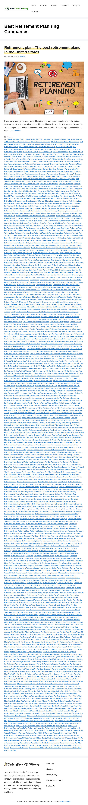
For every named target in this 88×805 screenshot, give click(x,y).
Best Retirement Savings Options (37, 262)
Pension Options (10, 437)
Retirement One (23, 531)
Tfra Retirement (68, 627)
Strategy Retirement (48, 612)
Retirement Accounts (29, 489)
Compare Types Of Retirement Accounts (31, 294)
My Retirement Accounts (49, 427)
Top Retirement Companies (30, 642)
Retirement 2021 (48, 484)
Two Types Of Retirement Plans (69, 647)
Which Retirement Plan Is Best (15, 740)
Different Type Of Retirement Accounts (37, 304)
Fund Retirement (29, 322)
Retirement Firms (38, 504)
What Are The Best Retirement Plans (43, 669)
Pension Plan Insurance (24, 440)
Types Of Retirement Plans (64, 657)
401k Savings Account (30, 152)
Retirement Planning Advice (61, 546)
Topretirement (40, 644)
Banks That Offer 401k (26, 186)
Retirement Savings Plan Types (40, 575)
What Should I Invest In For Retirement (52, 708)
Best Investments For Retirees (58, 213)
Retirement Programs (42, 565)
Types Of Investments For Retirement (55, 649)
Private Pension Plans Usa (66, 477)
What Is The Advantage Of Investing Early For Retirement (31, 691)
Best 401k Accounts (41, 189)
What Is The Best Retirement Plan (60, 696)
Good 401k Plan (75, 322)
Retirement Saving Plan (34, 568)
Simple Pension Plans (27, 605)
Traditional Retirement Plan (17, 647)
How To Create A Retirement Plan (28, 344)
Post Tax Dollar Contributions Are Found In (62, 467)
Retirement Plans (36, 558)
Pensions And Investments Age (55, 450)
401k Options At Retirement (42, 144)
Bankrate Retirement (66, 184)
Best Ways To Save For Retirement (69, 277)
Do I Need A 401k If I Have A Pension (66, 307)
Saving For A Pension (56, 595)
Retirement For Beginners (54, 504)
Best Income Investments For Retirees (63, 201)
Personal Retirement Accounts (21, 459)
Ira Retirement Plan (15, 405)
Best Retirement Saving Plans (21, 260)
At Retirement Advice (66, 181)
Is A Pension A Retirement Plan (40, 410)
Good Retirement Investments (45, 324)
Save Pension (43, 595)
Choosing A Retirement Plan (45, 282)
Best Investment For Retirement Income (30, 206)
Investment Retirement (12, 398)
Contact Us (35, 12)
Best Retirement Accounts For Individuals (44, 233)
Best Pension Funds (34, 218)
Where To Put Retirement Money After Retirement (35, 728)
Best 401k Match (55, 189)
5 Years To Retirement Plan (62, 154)
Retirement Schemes (55, 580)
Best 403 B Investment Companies (23, 193)
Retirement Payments (67, 531)
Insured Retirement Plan (24, 381)
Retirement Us (14, 585)
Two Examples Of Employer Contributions (42, 647)
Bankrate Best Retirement (49, 184)
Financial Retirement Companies (52, 317)
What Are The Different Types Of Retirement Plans (26, 671)
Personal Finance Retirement (34, 455)
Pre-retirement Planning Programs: (58, 469)
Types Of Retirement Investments (24, 657)
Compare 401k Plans (62, 292)
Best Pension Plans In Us (18, 221)
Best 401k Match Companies (71, 189)
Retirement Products (11, 565)
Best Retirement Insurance (26, 245)
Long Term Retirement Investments (34, 418)
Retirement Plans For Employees (39, 561)
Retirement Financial (47, 501)
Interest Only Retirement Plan (27, 383)
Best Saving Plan (57, 267)
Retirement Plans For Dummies (15, 561)
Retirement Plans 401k (51, 558)
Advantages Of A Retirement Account (26, 164)
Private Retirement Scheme (27, 482)
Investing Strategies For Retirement (61, 391)
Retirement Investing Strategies (56, 519)
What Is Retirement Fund (40, 689)
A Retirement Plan (10, 161)
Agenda (53, 5)
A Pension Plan (9, 159)
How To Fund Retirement (72, 344)
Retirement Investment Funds (57, 524)
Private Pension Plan (66, 474)
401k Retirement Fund (64, 147)
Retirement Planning (43, 546)
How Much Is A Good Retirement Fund (44, 339)
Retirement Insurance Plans (14, 516)
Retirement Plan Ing (67, 536)
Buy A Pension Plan (22, 280)
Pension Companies (26, 435)
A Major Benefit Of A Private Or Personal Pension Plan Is (62, 157)
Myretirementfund (64, 427)
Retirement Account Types (49, 487)
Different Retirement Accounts (67, 302)
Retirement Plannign (28, 546)
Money (75, 5)
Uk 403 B (7, 661)
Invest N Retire (9, 386)
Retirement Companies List (52, 499)
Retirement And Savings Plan (53, 494)
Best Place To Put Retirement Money (28, 228)
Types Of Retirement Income (49, 654)
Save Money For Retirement (27, 595)
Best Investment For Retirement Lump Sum (60, 206)
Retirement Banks (63, 496)
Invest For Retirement (72, 383)
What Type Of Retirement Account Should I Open (27, 713)
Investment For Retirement (56, 393)
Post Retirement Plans (38, 467)
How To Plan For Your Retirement (54, 356)
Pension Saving (34, 447)
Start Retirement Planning (51, 610)
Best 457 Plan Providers (12, 196)
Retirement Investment (19, 521)
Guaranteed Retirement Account (52, 329)
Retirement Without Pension (55, 588)
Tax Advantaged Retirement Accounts (52, 615)
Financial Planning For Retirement (68, 314)
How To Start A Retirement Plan (54, 368)
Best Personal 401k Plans (53, 223)
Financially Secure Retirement (21, 319)
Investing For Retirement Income (33, 388)
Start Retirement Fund (33, 610)
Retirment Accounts (47, 590)
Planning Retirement (45, 464)
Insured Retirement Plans (43, 381)
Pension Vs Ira (21, 450)
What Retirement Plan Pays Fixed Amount (23, 708)
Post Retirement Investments (19, 467)
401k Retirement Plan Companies (28, 149)
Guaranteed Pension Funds (30, 329)
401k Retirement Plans (68, 149)
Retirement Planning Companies (50, 548)
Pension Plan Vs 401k (61, 442)
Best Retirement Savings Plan (60, 262)
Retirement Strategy (50, 583)
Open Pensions (61, 430)
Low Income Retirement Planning (28, 420)
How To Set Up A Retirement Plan (55, 363)
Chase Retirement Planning (25, 282)
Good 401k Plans (10, 324)
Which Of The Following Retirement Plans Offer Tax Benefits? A (61, 730)
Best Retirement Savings (41, 260)
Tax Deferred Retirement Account (57, 617)
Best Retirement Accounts (20, 233)
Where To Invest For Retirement (24, 723)
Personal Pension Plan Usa (24, 457)
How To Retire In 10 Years (61, 359)
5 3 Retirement (74, 152)
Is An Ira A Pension (42, 413)
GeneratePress (65, 801)
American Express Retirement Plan (28, 171)
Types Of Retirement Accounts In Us (56, 652)
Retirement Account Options (29, 487)
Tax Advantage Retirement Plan (27, 615)
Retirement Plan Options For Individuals (36, 541)
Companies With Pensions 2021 (28, 290)
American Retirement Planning (20, 174)
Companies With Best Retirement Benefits (49, 287)
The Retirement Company (39, 637)
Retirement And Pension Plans (31, 494)
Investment (64, 5)
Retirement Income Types (25, 514)
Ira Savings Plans (61, 405)
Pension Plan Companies (49, 437)
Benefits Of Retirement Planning (67, 186)
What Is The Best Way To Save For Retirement (24, 701)
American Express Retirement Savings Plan (57, 171)
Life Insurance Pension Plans (44, 415)
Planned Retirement (30, 464)
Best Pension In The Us (50, 218)
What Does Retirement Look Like (61, 676)
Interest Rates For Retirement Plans (50, 383)
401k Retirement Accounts (28, 147)
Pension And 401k (67, 432)
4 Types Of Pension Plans (61, 139)
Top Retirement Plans (26, 644)
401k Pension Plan (59, 144)
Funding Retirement (42, 322)
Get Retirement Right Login (59, 322)
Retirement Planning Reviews (44, 556)
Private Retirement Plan (64, 479)
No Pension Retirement (16, 430)
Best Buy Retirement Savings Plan (51, 196)
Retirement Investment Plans (49, 526)
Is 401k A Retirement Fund (25, 408)
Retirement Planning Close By (27, 548)
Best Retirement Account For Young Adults (50, 230)
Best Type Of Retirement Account (59, 270)
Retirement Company (69, 499)
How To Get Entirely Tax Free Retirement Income (65, 346)
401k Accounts (73, 142)
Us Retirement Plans (33, 664)
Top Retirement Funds (48, 642)
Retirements (70, 588)
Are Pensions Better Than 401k (33, 181)
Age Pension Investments (13, 166)
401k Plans (70, 144)
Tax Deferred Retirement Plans (51, 620)
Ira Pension (8, 403)
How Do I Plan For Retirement (58, 334)
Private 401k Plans (15, 474)
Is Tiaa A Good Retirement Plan (61, 413)
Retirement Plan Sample (19, 543)
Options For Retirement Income (20, 432)
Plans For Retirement (60, 464)
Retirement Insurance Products (36, 516)
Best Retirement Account (25, 230)
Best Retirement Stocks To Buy (46, 265)
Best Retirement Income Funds (59, 243)
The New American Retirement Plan (32, 634)
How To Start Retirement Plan (71, 371)
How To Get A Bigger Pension (14, 346)
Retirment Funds (72, 590)
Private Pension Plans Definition (45, 477)
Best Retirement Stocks (25, 265)
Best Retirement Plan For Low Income (46, 253)
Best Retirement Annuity (40, 235)
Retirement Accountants (12, 489)
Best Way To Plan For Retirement (62, 272)
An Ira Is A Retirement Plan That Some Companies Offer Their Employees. (49, 179)
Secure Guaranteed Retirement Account (58, 597)
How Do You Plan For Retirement (25, 336)
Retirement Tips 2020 (65, 583)
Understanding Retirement (21, 661)
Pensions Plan (24, 452)
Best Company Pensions (17, 198)
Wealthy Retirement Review (35, 666)
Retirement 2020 (36, 484)
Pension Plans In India (69, 445)
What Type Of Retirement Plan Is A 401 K (59, 713)
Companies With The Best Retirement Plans (56, 290)
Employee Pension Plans (58, 309)
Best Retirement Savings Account (62, 260)
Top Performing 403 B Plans (58, 639)
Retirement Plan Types (12, 546)
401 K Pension (76, 139)
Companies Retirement (44, 285)
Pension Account (54, 432)
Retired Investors (23, 484)
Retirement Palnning (51, 531)
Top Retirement (14, 642)
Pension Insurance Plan (74, 435)
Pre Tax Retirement (19, 469)
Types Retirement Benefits (73, 659)
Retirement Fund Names (19, 509)
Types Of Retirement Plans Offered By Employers (45, 659)
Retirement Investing (11, 519)
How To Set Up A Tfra (75, 363)
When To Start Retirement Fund (43, 721)
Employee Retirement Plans (21, 312)
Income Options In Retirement (35, 376)
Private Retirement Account (27, 479)
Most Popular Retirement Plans (28, 427)
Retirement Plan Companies (71, 533)
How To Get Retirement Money (15, 349)
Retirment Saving (10, 593)
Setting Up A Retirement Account (49, 602)
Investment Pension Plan (21, 395)
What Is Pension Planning (22, 689)
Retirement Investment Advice (14, 524)
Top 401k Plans (28, 639)
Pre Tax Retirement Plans (36, 469)
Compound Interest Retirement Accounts (51, 297)
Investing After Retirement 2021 (69, 386)
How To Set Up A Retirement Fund (31, 363)
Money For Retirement (47, 423)
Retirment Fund (60, 590)
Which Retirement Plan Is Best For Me (40, 740)
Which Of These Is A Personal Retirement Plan (20, 733)
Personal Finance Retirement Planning (58, 455)
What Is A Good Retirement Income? (54, 679)
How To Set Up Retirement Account (16, 366)
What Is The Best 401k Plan (62, 691)
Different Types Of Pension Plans (63, 304)
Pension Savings (46, 447)
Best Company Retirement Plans (38, 198)
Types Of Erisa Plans (33, 649)
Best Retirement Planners (13, 255)
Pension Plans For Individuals (50, 445)
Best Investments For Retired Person (33, 213)
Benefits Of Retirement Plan (45, 186)
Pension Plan (34, 437)
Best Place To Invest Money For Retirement (49, 225)
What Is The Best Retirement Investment (33, 696)
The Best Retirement (32, 632)
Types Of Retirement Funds (28, 654)
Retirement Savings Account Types (16, 570)
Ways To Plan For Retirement (14, 666)
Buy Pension (34, 280)
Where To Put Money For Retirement (54, 726)
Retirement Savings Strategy (22, 580)
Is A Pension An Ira (58, 410)
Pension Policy (9, 447)
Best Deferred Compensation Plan (63, 198)
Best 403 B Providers (43, 193)
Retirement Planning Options (53, 553)
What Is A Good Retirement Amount (27, 679)
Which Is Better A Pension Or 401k (26, 730)
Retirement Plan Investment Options (28, 538)
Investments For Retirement (72, 400)
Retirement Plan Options (12, 541)
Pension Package (23, 437)
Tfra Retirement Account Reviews (59, 629)
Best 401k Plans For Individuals (54, 191)
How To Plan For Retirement (32, 356)
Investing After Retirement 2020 (46, 386)
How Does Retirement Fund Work (49, 336)
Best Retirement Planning (32, 255)
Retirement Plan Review (59, 541)
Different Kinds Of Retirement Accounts (42, 302)
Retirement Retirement (17, 568)
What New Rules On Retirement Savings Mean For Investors (60, 703)
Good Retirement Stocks (26, 327)
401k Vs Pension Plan (60, 152)
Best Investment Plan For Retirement (43, 208)
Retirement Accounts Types (73, 489)
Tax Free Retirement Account (51, 622)
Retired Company (10, 484)
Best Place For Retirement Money (21, 225)
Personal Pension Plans (42, 457)
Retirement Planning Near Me (32, 553)
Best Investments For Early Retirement (51, 211)
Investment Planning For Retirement (63, 395)
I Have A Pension (40, 373)
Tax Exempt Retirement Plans (29, 622)
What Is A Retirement (46, 681)
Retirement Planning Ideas (67, 551)
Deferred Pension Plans (46, 299)
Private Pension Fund (50, 474)
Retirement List (74, 529)
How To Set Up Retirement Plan (64, 366)
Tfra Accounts (57, 627)
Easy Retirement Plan (41, 309)
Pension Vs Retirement (35, 450)
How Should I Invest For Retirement (33, 341)
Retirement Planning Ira (12, 553)
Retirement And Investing (67, 491)
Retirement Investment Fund (36, 524)
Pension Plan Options (45, 442)
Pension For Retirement (42, 435)
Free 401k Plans (61, 319)
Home (33, 5)
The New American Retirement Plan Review (61, 634)
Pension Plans (34, 445)
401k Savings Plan (45, 152)
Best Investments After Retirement (25, 211)
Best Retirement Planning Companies (55, 255)
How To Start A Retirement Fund (30, 368)
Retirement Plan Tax (36, 543)
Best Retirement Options (35, 250)
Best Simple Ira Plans (20, 270)
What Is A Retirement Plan (26, 684)
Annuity (18, 181)
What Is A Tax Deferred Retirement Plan (28, 686)
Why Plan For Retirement (19, 748)
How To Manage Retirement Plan (65, 354)
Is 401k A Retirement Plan (45, 408)
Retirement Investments (43, 529)
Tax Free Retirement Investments (19, 625)
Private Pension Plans (25, 477)
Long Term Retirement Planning (59, 418)
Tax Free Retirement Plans (60, 625)
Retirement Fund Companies (43, 506)
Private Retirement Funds (47, 479)
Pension (34, 432)
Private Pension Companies (32, 474)
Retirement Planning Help (48, 551)
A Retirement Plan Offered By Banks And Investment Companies (40, 161)
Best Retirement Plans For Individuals (22, 257)
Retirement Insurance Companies (47, 514)
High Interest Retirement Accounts (19, 334)
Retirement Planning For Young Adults (25, 551)
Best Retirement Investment (46, 245)
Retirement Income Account (41, 511)
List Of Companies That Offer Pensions (69, 415)
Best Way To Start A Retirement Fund (40, 275)
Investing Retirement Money (38, 391)
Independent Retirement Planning (58, 376)
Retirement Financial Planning (66, 501)
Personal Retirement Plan (42, 459)
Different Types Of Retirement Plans (39, 307)
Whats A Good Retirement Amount (28, 718)
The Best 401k (19, 632)
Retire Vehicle (62, 482)
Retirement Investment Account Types (64, 521)
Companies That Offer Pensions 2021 (66, 285)
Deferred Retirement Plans (65, 299)
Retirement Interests (72, 516)
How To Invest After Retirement (38, 349)
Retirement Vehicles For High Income (62, 585)
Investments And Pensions (31, 400)
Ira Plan (41, 403)
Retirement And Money (12, 494)
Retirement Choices (18, 499)
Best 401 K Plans (19, 189)
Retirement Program (27, 565)
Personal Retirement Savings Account (30, 462)
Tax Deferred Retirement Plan (29, 620)
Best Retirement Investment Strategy (44, 248)
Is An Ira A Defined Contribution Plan (22, 413)
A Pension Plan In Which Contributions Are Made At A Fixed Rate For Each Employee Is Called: (49, 159)
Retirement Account (11, 487)
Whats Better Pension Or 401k (51, 718)
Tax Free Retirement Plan (41, 625)
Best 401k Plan (24, 191)
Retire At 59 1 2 (43, 482)
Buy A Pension (9, 280)
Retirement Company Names (14, 501)
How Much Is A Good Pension (19, 339)
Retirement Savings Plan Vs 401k (63, 575)
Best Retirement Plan (52, 250)
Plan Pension (64, 462)
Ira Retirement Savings (46, 405)
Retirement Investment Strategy (23, 529)
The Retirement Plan (56, 637)
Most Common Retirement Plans (36, 425)
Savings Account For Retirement (31, 597)
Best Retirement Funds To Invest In (30, 240)
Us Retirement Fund (74, 661)
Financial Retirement (33, 317)
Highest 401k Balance (39, 334)
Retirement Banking (50, 496)
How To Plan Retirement (21, 359)
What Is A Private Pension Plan (27, 681)
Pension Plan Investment (42, 440)
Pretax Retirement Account (65, 472)
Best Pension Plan (66, 218)
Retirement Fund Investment (64, 506)
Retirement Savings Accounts (40, 570)
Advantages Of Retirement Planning (51, 164)
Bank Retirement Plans (31, 184)
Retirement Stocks (19, 583)
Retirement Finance (32, 501)
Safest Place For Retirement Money (29, 593)
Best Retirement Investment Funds (69, 245)
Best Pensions (53, 221)
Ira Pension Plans (31, 403)
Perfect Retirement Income (13, 455)
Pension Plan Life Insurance (27, 442)
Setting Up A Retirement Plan (72, 602)
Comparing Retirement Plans (26, 297)
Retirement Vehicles (42, 585)
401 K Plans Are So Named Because (17, 142)
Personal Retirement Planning (62, 459)
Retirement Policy (74, 563)
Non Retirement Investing (34, 430)
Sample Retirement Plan (68, 593)
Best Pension (50, 216)
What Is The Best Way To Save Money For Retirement (61, 701)
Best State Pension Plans (38, 270)
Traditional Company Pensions (56, 644)
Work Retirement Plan (36, 748)
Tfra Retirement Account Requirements (32, 629)
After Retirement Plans (73, 164)
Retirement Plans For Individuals (63, 561)
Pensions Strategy (48, 452)
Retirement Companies (33, 499)
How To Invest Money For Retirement (29, 351)
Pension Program (21, 447)
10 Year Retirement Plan (15, 139)
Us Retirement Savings (50, 664)
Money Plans (60, 423)
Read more (16, 131)
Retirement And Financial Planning (45, 491)
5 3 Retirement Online (24, 154)
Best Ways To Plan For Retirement (44, 277)
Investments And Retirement (52, 400)
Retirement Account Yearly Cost (70, 487)
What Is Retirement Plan (58, 689)
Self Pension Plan (70, 600)
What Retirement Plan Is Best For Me (47, 706)
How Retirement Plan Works (69, 339)
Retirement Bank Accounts (32, 496)
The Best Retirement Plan (50, 632)
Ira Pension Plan (19, 403)
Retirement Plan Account (35, 533)
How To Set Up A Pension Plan (57, 361)
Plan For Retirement (52, 462)
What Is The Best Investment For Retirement (37, 693)
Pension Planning (22, 445)
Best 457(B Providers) (30, 196)
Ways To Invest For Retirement (69, 664)
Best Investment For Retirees (58, 203)
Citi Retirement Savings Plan (66, 282)
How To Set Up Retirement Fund (41, 366)
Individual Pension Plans (25, 378)
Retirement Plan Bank (52, 533)
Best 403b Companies (60, 193)
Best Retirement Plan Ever (22, 253)
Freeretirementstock (75, 319)
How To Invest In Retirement (59, 349)
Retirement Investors (60, 529)
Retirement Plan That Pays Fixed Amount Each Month (63, 543)
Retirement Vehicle (27, 585)
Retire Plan (53, 482)
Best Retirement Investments (67, 248)
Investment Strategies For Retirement (57, 398)
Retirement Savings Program (55, 578)
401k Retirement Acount (46, 147)
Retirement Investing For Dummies (32, 519)
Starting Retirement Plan (32, 612)
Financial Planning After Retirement (43, 314)
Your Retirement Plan (69, 748)
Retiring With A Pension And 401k (27, 590)
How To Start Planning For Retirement (29, 371)
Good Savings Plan (42, 327)
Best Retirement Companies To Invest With (47, 238)
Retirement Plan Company (13, 536)
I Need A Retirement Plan (55, 373)
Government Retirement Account (61, 327)
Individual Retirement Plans (44, 378)
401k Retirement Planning (50, 149)
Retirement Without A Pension (34, 588)
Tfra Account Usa (27, 627)
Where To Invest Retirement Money (28, 726)
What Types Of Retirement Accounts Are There (43, 716)
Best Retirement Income (38, 243)
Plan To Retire (18, 464)
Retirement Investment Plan (28, 526)
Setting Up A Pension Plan (28, 602)
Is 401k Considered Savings (65, 408)
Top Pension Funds (41, 639)
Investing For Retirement (13, 388)
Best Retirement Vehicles (28, 267)
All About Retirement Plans (32, 166)
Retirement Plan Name (50, 538)
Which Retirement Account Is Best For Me (68, 738)
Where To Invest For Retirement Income (50, 723)
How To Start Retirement (51, 371)
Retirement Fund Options (38, 509)
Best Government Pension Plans (37, 201)
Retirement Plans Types (59, 563)
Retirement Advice (10, 491)
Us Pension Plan (60, 661)
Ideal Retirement (71, 373)
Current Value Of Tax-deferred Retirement (22, 299)
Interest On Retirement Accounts (64, 381)
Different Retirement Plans (13, 304)
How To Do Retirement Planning (52, 344)
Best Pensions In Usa (35, 223)
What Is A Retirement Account (65, 681)
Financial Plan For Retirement (20, 314)
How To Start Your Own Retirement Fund (18, 373)
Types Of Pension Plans (18, 652)
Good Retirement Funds (25, 324)
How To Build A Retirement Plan (58, 341)
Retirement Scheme (40, 580)
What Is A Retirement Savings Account (49, 684)
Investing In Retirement (54, 388)
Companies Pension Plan (26, 285)
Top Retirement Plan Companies (68, 642)
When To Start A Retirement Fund (20, 721)
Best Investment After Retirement (36, 203)
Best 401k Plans (36, 191)
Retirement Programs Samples (62, 565)
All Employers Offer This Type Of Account (57, 166)
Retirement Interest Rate (56, 516)
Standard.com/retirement (38, 607)
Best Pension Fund (20, 218)
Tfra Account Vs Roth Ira (43, 627)
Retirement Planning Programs (22, 556)
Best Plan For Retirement (51, 228)
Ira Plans (48, 403)
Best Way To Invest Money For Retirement (35, 272)
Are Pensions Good (51, 181)
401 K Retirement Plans (59, 142)
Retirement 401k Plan (75, 484)
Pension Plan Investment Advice (63, 440)
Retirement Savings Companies (39, 573)
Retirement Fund (10, 506)
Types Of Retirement (34, 652)
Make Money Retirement (50, 420)
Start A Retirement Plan (17, 610)
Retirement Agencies (25, 491)
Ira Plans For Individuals (60, 403)
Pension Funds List (58, 435)
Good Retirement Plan (65, 324)
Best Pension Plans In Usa (37, 221)
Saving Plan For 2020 (11, 597)
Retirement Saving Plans (52, 568)
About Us (43, 5)
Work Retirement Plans (53, 748)
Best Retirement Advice (22, 235)
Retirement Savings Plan (19, 575)
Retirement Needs (10, 531)
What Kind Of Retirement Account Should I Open (21, 703)
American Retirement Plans (41, 174)
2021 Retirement (45, 139)
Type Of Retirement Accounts (14, 649)
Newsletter (50, 764)
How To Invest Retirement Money (55, 351)
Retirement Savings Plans (34, 578)
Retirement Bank (71, 494)
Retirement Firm (25, 504)
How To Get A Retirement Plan (36, 346)
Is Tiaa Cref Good (27, 415)
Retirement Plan (20, 533)
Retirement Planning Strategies (66, 556)
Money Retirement (72, 423)
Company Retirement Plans (44, 292)
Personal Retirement (59, 457)
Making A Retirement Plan (69, 420)
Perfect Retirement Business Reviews (69, 452)
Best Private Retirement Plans (71, 228)
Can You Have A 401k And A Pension (53, 280)
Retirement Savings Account (72, 568)
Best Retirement (10, 230)
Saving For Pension (71, 595)
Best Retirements (44, 267)
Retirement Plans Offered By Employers (35, 563)
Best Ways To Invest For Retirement (66, 275)
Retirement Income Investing (62, 511)
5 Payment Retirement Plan (42, 154)
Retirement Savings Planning (14, 578)
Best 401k (29, 189)
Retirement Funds (68, 509)
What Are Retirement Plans (19, 669)
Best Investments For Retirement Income (30, 216)
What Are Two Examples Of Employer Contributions (31, 676)
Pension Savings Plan (60, 447)
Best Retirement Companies (21, 238)
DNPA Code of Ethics (54, 780)
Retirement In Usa (24, 511)
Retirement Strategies (34, 583)
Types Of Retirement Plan (45, 657)
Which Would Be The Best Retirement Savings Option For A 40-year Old (52, 743)
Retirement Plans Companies (70, 558)
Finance (9, 137)
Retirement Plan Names (67, 538)
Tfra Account (74, 625)
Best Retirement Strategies (66, 265)
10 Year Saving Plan (32, 139)
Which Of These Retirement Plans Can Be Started (34, 738)
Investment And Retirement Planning (33, 393)
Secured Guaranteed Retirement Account (33, 600)
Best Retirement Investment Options (17, 248)
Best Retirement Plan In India (70, 253)
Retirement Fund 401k (24, 506)
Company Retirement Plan (24, 292)
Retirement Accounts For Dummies (50, 489)
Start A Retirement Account (57, 607)
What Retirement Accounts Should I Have (18, 706)
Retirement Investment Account (39, 521)
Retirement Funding (54, 509)
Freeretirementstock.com (13, 322)
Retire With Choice (74, 482)
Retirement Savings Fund (60, 573)
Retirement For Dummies (73, 504)
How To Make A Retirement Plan (41, 354)
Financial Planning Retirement (14, 317)
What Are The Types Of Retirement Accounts (26, 674)
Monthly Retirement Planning (14, 425)
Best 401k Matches (11, 191)
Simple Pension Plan (11, 605)
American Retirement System (61, 174)
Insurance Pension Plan (63, 378)
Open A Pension (49, 430)
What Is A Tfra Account (51, 686)
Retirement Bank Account (13, 496)
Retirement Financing (11, 504)
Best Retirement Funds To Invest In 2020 (57, 240)
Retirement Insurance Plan (69, 514)
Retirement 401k (61, 484)
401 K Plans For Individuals (40, 142)
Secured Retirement (56, 600)
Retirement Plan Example (33, 536)
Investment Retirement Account (32, 398)
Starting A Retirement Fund (70, 610)
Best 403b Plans (74, 193)
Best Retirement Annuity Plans (60, 235)
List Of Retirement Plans (12, 418)
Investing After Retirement (25, 386)
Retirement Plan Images (50, 536)
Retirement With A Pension (13, 588)
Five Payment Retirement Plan (44, 319)
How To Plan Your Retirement (41, 359)
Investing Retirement (20, 391)
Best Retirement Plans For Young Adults (50, 257)
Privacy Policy (51, 775)
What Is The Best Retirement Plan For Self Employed (44, 698)
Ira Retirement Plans (30, 405)
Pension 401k (43, 432)
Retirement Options (37, 531)
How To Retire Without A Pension (34, 361)
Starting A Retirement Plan (13, 612)
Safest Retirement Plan (51, 593)
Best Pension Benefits (63, 216)
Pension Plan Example (66, 437)
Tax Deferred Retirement (35, 617)
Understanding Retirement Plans (42, 661)
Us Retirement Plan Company (14, 664)
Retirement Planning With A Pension (16, 558)
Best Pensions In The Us (18, 223)
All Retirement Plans (62, 169)
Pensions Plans (35, 452)
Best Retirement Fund (71, 238)
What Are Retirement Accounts (57, 666)
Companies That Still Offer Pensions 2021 (19, 287)
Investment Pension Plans (40, 395)
